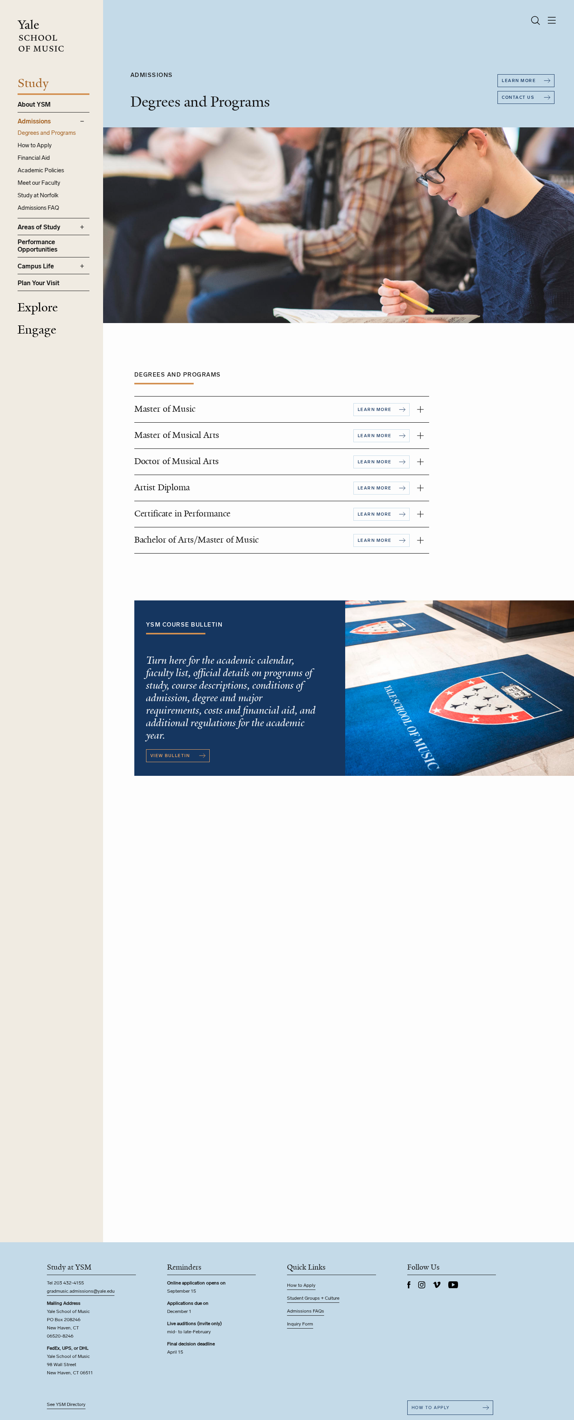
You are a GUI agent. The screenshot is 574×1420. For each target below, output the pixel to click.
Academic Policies (41, 170)
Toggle (420, 409)
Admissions (34, 121)
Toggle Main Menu (551, 20)
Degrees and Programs (47, 132)
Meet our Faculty (39, 182)
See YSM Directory (66, 1404)
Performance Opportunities (37, 245)
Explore (38, 307)
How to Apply (35, 145)
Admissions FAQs (305, 1311)
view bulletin (170, 755)
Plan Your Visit (38, 283)
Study (33, 83)
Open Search (535, 20)
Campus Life (36, 266)
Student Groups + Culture (313, 1298)
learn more (519, 80)
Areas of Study (39, 227)
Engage (37, 330)
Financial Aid (34, 157)
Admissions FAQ (38, 207)
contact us (518, 97)
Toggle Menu (82, 121)
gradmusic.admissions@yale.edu (80, 1291)
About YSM (34, 104)
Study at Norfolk (38, 195)
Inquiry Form (300, 1324)
